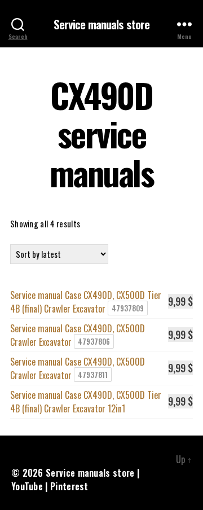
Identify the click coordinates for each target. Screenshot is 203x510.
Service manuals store (102, 24)
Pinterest (69, 486)
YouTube (27, 486)
